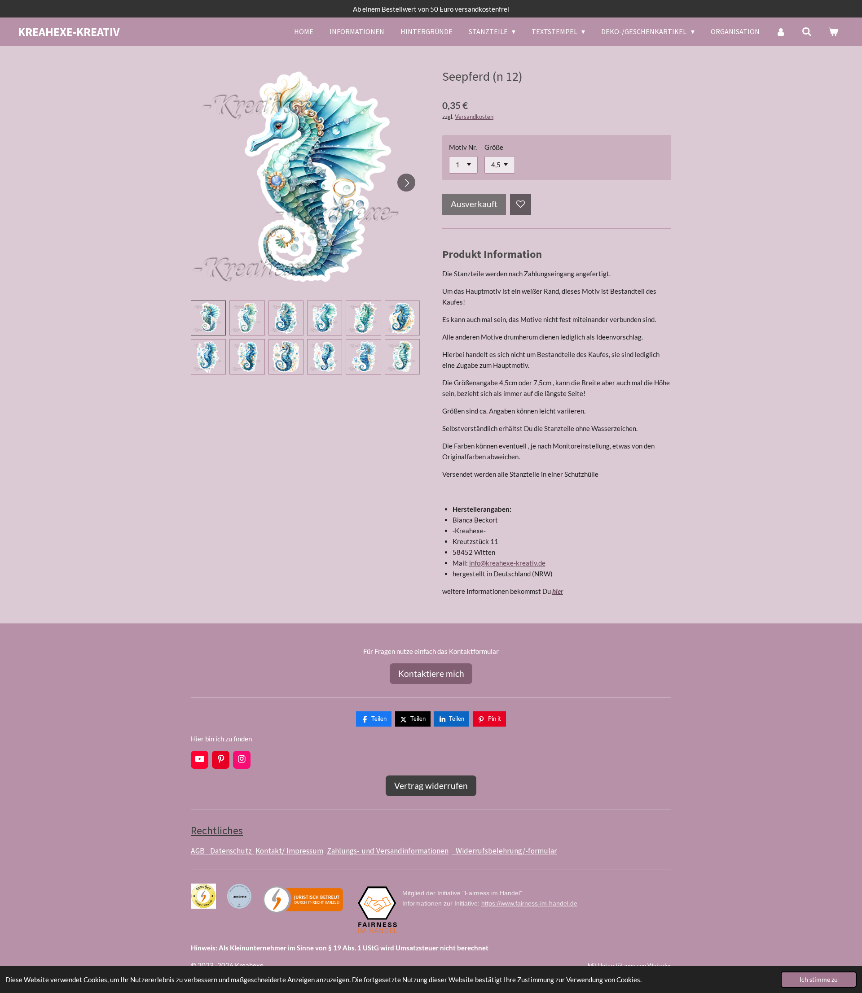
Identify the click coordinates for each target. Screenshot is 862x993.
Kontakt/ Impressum (289, 851)
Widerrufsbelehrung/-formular (504, 851)
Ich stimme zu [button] (819, 979)
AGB (200, 851)
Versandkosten (474, 116)
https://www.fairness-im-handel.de (529, 903)
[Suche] (807, 31)
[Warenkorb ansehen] (833, 31)
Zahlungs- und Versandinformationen (388, 851)
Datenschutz (232, 851)
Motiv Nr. (463, 147)
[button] (208, 318)
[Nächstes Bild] (406, 183)
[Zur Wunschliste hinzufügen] (520, 204)
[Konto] (781, 31)
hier (557, 591)
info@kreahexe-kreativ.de (507, 563)
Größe (493, 147)
